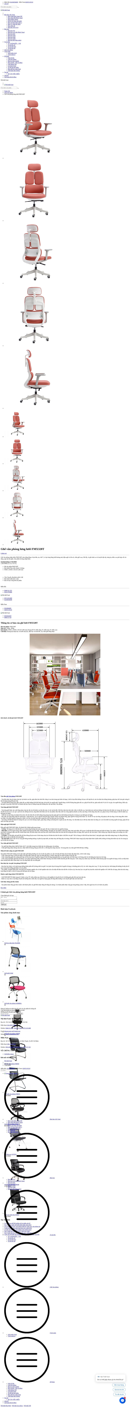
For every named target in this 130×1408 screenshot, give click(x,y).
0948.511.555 (8, 590)
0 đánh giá (4, 553)
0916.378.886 (8, 592)
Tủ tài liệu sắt (11, 48)
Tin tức (6, 72)
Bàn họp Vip (11, 30)
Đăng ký (20, 1013)
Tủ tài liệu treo (12, 46)
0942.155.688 (18, 1028)
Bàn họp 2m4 (11, 35)
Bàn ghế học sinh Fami (14, 69)
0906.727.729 (27, 1047)
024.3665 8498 (11, 1025)
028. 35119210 (11, 1044)
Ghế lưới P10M (8, 973)
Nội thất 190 (27, 1405)
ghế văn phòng (10, 796)
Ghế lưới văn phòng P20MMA (13, 1003)
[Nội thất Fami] (5, 10)
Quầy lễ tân (11, 58)
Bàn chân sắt (11, 26)
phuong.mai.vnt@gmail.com (12, 1031)
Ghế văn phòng (8, 50)
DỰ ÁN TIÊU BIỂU (14, 74)
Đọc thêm (3, 888)
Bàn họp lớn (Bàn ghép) (14, 40)
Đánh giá (3, 904)
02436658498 (14, 2)
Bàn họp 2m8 (11, 37)
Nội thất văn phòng (17, 1405)
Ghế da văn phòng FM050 (11, 1064)
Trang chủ (14, 1073)
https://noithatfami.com (12, 1034)
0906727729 (7, 617)
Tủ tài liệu (7, 42)
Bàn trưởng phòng (13, 19)
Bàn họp (6, 29)
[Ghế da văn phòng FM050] (17, 1062)
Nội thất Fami (8, 1061)
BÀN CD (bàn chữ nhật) (15, 21)
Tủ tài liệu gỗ (11, 45)
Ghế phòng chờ (12, 64)
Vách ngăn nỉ (11, 54)
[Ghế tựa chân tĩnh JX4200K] (17, 941)
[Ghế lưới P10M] (17, 971)
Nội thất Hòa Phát (6, 1405)
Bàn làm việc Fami (9, 14)
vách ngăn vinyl (12, 53)
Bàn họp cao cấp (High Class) (16, 32)
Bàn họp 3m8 (11, 38)
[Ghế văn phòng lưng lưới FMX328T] (35, 158)
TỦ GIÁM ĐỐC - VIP (14, 43)
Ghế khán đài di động (14, 70)
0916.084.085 (9, 1047)
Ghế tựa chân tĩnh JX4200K (12, 943)
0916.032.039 (18, 1047)
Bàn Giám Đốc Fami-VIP (15, 16)
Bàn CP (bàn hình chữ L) (15, 22)
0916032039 (7, 616)
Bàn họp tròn (11, 34)
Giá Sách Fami (12, 66)
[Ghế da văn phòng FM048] (17, 1183)
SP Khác (6, 56)
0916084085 (7, 608)
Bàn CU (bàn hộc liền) (14, 24)
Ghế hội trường (12, 59)
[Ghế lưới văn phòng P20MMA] (17, 1002)
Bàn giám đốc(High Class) (15, 18)
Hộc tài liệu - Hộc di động (15, 62)
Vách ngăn (7, 51)
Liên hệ (6, 4)
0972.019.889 (8, 598)
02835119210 (29, 2)
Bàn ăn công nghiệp (13, 61)
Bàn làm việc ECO (13, 27)
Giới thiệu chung (9, 1054)
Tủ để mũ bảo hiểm (13, 67)
